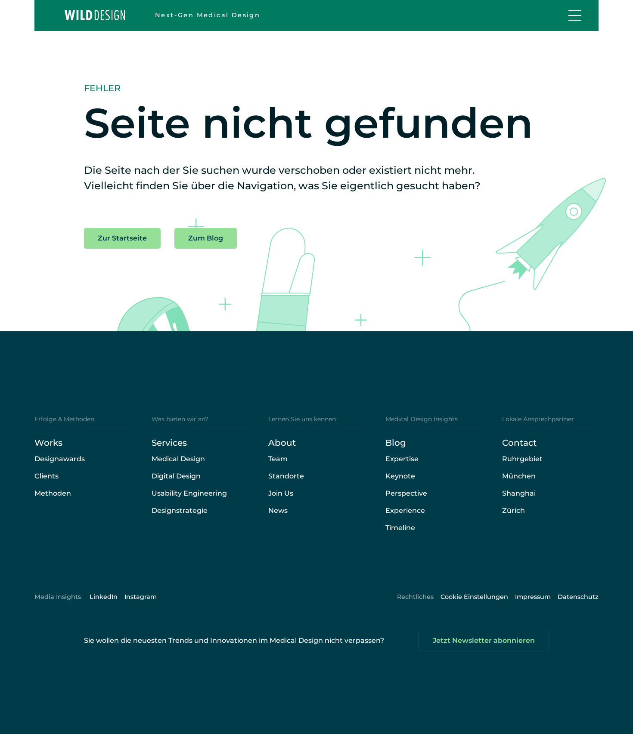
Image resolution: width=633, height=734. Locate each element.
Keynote (400, 476)
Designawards (59, 459)
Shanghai (519, 493)
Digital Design (176, 476)
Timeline (400, 528)
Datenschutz (578, 597)
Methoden (52, 493)
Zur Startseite (122, 238)
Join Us (280, 493)
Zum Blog (205, 238)
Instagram (140, 597)
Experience (405, 510)
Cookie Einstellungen (474, 597)
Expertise (402, 459)
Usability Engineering (189, 493)
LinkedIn (104, 597)
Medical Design (178, 459)
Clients (46, 476)
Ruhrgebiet (522, 459)
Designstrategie (180, 510)
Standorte (286, 476)
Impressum (533, 597)
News (278, 510)
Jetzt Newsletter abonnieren (484, 640)
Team (278, 459)
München (519, 476)
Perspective (406, 493)
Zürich (513, 510)
